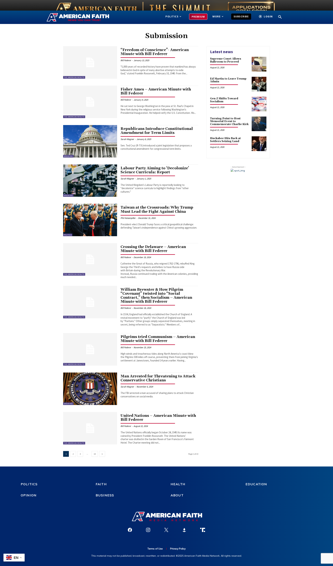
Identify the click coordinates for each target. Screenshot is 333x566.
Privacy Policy (178, 548)
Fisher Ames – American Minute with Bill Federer (156, 91)
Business (105, 495)
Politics (68, 235)
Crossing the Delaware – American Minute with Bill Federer (153, 249)
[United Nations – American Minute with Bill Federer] (90, 428)
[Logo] (83, 17)
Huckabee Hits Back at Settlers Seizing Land (225, 140)
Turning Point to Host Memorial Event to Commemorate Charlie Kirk (229, 121)
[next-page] (102, 454)
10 (95, 454)
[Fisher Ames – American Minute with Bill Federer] (90, 102)
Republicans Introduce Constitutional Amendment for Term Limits (157, 131)
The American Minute (74, 77)
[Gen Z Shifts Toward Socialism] (259, 104)
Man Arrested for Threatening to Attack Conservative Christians (158, 378)
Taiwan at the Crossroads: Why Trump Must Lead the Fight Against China (157, 209)
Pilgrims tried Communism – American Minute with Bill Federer (158, 339)
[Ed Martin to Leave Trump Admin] (259, 84)
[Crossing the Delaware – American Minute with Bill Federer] (90, 259)
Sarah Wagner (127, 139)
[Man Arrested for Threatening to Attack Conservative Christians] (90, 389)
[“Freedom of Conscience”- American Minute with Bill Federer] (90, 62)
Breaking (68, 156)
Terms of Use (155, 548)
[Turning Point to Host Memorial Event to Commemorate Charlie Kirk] (259, 124)
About (177, 495)
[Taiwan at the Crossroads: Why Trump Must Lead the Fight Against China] (90, 220)
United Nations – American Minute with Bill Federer (158, 418)
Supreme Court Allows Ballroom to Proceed (225, 60)
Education (256, 484)
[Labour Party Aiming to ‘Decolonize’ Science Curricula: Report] (90, 180)
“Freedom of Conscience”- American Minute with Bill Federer (155, 52)
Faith (101, 484)
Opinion (29, 495)
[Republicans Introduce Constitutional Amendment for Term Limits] (90, 141)
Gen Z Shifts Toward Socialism (224, 100)
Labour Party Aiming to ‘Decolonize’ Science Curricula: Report (155, 170)
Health (178, 484)
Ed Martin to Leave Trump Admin (228, 80)
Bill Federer (126, 60)
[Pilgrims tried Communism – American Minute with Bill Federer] (90, 349)
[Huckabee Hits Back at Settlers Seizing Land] (259, 143)
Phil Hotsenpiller (128, 218)
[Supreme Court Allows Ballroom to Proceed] (259, 64)
